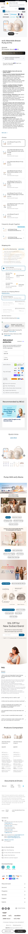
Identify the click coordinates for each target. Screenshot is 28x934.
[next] (24, 509)
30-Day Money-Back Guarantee (12, 852)
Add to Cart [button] (8, 931)
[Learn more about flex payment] (18, 49)
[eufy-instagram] (3, 908)
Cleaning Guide (9, 613)
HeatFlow (8, 517)
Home (3, 810)
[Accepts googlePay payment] (20, 876)
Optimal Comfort (13, 524)
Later (16, 8)
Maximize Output (16, 517)
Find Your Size (13, 616)
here (18, 318)
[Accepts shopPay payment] (10, 879)
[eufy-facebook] (6, 908)
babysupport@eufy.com (13, 836)
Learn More (13, 437)
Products (11, 33)
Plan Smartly (20, 553)
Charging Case (8, 520)
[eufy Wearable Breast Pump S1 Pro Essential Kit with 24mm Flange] (13, 152)
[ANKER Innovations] (20, 1)
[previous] (3, 509)
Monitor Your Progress (9, 553)
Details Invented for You (8, 609)
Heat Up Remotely (17, 550)
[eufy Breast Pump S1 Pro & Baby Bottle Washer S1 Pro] (13, 173)
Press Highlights (6, 583)
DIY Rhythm (8, 550)
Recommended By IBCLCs (18, 583)
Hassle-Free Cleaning (13, 557)
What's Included (20, 609)
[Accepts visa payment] (17, 879)
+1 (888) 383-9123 (8, 832)
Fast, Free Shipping (9, 850)
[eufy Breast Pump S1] (13, 216)
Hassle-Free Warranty (9, 855)
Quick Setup (18, 613)
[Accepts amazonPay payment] (6, 876)
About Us (8, 925)
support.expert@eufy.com (13, 837)
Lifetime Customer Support (11, 857)
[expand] (23, 58)
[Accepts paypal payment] (6, 879)
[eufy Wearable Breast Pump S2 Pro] (13, 163)
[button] (5, 132)
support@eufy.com (19, 834)
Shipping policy (17, 925)
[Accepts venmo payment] (13, 879)
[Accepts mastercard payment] (3, 879)
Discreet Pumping (18, 520)
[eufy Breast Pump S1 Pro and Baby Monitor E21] (13, 206)
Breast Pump (7, 811)
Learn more (7, 335)
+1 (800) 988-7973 (8, 823)
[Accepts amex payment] (10, 876)
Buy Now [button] (20, 931)
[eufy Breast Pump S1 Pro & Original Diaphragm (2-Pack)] (13, 195)
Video (16, 33)
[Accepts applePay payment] (13, 876)
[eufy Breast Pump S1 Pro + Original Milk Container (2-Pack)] (13, 184)
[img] (3, 876)
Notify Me (21, 8)
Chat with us (12, 331)
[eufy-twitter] (8, 908)
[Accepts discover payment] (17, 876)
